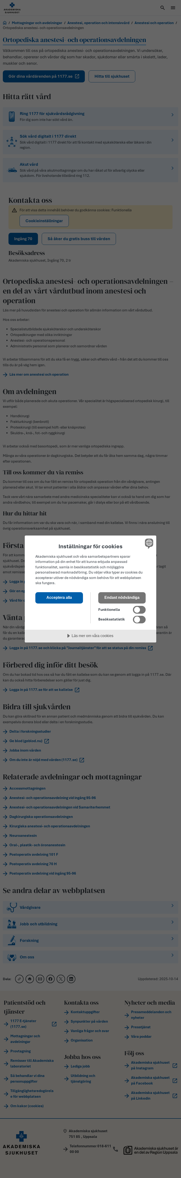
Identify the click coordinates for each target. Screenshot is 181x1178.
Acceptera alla (59, 597)
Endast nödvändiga (122, 597)
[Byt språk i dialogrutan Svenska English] (148, 544)
